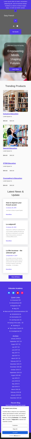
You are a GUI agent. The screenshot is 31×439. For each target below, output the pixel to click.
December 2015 (14, 398)
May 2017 (15, 352)
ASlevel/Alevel (15, 303)
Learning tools (15, 320)
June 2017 (15, 350)
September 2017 (15, 341)
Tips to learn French (15, 328)
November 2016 (14, 367)
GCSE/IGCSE (15, 314)
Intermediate (15, 317)
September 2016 (15, 372)
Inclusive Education (10, 114)
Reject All (15, 429)
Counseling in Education (12, 178)
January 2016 (15, 395)
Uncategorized (15, 331)
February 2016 (15, 392)
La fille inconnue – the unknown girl (14, 252)
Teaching (15, 325)
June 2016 (15, 381)
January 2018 (15, 338)
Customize (15, 425)
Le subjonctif (11, 224)
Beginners (15, 305)
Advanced (15, 300)
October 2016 (15, 369)
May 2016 (15, 384)
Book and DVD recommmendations (15, 311)
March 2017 (14, 358)
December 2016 (14, 364)
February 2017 (15, 361)
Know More (9, 214)
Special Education (10, 148)
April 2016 (15, 386)
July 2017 (15, 347)
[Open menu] (15, 10)
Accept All (15, 432)
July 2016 (15, 378)
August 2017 (14, 344)
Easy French (9, 15)
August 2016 (15, 375)
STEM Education (9, 163)
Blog (15, 308)
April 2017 (15, 355)
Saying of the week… (15, 322)
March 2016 (14, 389)
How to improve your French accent (14, 204)
